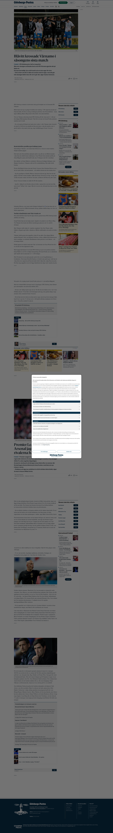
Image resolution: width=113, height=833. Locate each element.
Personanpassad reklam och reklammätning (42, 406)
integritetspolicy (46, 444)
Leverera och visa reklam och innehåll (40, 426)
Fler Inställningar (44, 451)
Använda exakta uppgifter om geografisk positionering (44, 415)
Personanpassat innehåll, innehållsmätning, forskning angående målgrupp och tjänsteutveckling (52, 409)
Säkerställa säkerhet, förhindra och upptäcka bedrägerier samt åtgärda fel (47, 423)
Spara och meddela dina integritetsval (40, 428)
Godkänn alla (68, 451)
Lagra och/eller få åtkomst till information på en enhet (44, 403)
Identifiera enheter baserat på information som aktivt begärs (45, 417)
